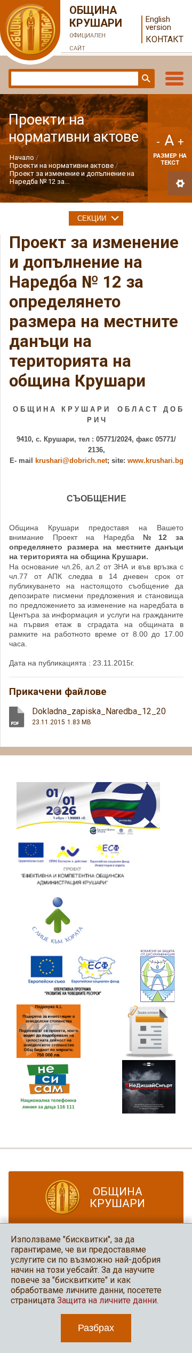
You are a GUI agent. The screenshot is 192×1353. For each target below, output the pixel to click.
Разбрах (96, 1328)
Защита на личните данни (107, 1300)
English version (158, 24)
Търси (145, 79)
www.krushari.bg (155, 461)
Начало (22, 157)
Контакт (164, 39)
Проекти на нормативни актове (62, 165)
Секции (91, 218)
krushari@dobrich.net (71, 461)
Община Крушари (95, 28)
